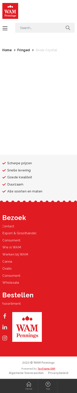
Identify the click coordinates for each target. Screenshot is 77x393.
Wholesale (10, 282)
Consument (11, 240)
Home (7, 50)
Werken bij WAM (15, 254)
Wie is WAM (11, 247)
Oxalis (7, 268)
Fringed (23, 50)
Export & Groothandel (19, 233)
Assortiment (11, 304)
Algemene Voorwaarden (26, 373)
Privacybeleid (58, 373)
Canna (7, 261)
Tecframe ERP (46, 368)
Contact (8, 226)
